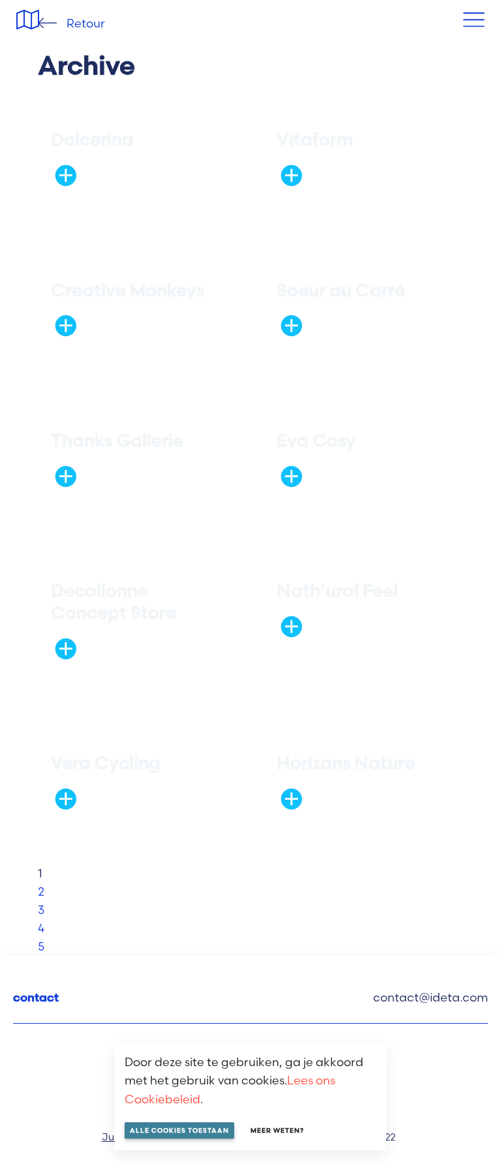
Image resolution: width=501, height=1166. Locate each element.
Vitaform (315, 139)
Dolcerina (92, 139)
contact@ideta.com (430, 997)
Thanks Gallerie (117, 440)
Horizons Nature (346, 763)
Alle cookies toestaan (179, 1130)
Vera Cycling (105, 763)
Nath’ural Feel (337, 590)
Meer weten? (277, 1130)
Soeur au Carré (341, 290)
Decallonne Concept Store (113, 601)
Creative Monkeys (127, 290)
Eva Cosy (316, 440)
